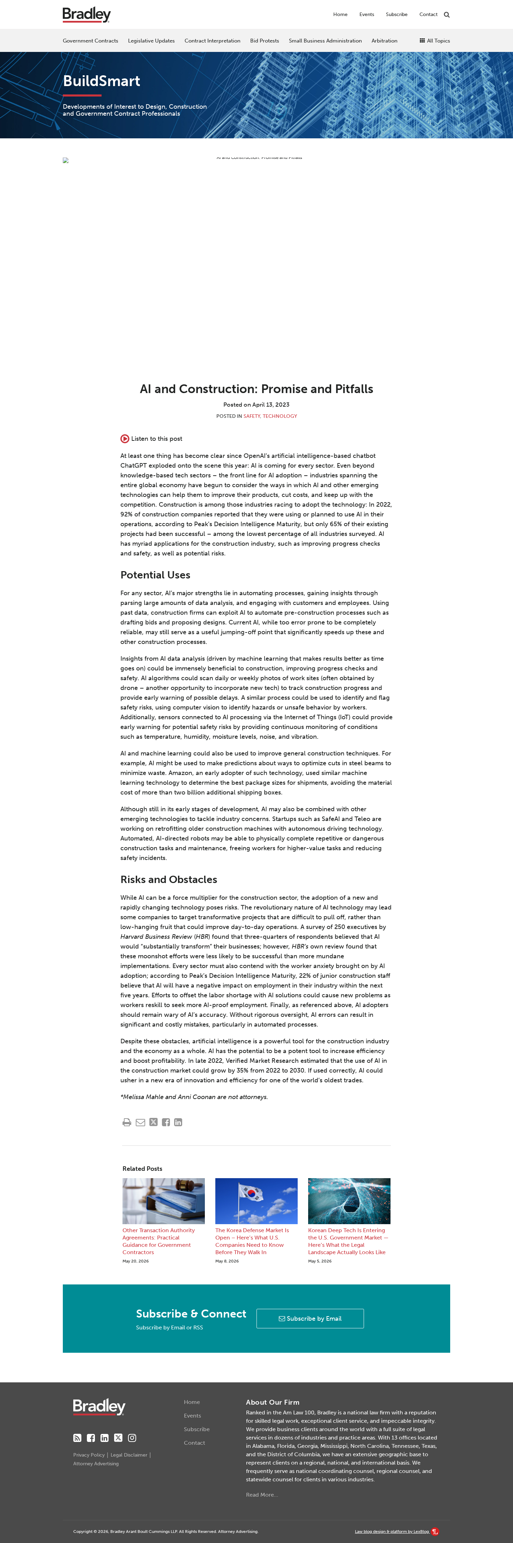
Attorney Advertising (96, 1464)
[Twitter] (118, 1438)
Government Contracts (90, 41)
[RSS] (77, 1438)
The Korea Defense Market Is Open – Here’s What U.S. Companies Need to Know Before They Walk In (252, 1241)
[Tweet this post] (153, 1122)
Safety (252, 416)
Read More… (262, 1494)
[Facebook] (91, 1438)
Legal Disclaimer (129, 1455)
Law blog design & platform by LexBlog (392, 1531)
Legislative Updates (151, 41)
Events (366, 14)
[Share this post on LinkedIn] (178, 1122)
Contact (428, 14)
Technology (280, 416)
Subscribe (397, 14)
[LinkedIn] (105, 1438)
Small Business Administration (325, 41)
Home (340, 14)
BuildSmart (101, 81)
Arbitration (384, 41)
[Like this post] (166, 1122)
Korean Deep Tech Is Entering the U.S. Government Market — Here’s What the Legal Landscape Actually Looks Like (348, 1241)
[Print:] (126, 1122)
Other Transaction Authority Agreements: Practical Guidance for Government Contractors (158, 1241)
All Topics (438, 41)
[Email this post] (140, 1122)
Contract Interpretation (212, 41)
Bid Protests (264, 41)
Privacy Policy (89, 1455)
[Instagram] (132, 1438)
